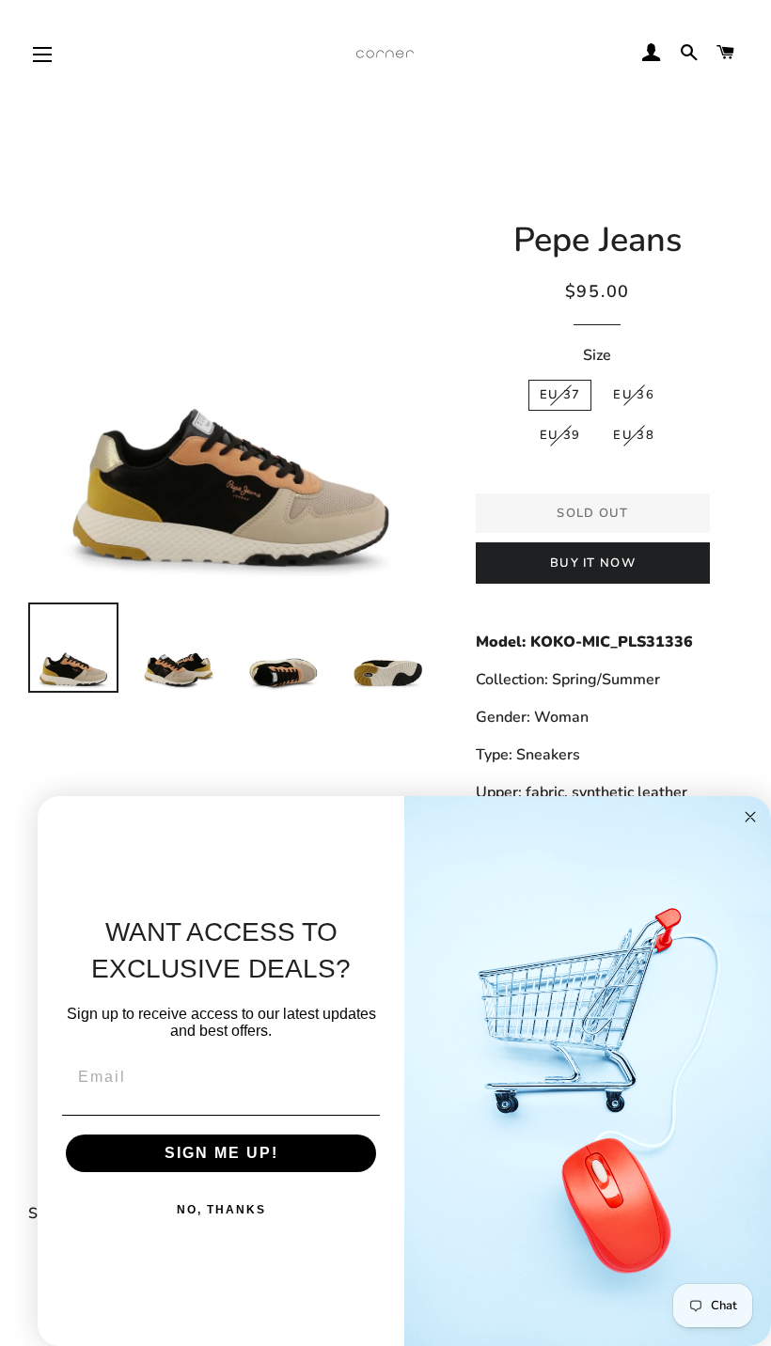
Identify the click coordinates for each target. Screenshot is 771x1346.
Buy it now (593, 563)
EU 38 (633, 435)
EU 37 (560, 394)
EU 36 (633, 394)
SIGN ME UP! (221, 1153)
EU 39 (560, 435)
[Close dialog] (750, 817)
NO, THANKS (221, 1209)
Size (597, 355)
